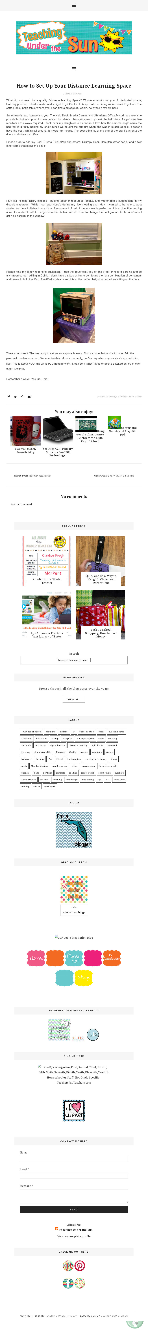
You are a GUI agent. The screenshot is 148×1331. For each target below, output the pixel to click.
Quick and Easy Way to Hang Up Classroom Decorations (101, 579)
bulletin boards (116, 731)
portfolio (47, 772)
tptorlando (119, 779)
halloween (26, 759)
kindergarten (74, 759)
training (25, 786)
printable (60, 772)
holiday (40, 759)
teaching (57, 779)
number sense (60, 766)
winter (36, 786)
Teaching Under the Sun (76, 1230)
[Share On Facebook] (9, 396)
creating (112, 738)
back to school (86, 731)
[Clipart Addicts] (74, 1120)
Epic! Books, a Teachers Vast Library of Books (47, 634)
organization (88, 766)
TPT (108, 779)
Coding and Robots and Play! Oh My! (123, 431)
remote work (87, 772)
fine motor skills (42, 752)
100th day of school (31, 731)
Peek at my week (107, 766)
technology (71, 779)
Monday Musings (40, 766)
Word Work (49, 786)
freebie (84, 752)
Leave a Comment (73, 93)
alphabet (64, 731)
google (109, 752)
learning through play (95, 759)
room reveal (135, 396)
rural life (119, 772)
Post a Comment (21, 504)
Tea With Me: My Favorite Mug (25, 450)
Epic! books (97, 745)
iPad (50, 759)
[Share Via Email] (29, 396)
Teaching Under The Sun (61, 1316)
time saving (87, 779)
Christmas (26, 738)
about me (51, 731)
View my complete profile (74, 1236)
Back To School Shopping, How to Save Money (101, 633)
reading (73, 772)
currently (26, 745)
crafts (101, 738)
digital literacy (57, 745)
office (75, 766)
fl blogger (60, 752)
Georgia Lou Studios (114, 1316)
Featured (123, 396)
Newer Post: (32, 475)
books (102, 731)
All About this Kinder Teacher (47, 581)
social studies (28, 779)
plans (36, 772)
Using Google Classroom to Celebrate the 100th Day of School (90, 436)
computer (68, 738)
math (24, 766)
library (114, 759)
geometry (97, 752)
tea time (44, 779)
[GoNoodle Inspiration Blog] (74, 937)
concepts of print (85, 738)
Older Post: (114, 475)
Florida (72, 752)
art (74, 731)
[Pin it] (22, 396)
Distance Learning (107, 396)
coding (54, 738)
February (25, 752)
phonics (25, 772)
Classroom (41, 738)
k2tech (59, 759)
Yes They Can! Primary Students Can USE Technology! (58, 452)
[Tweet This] (15, 396)
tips (99, 779)
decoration (40, 745)
